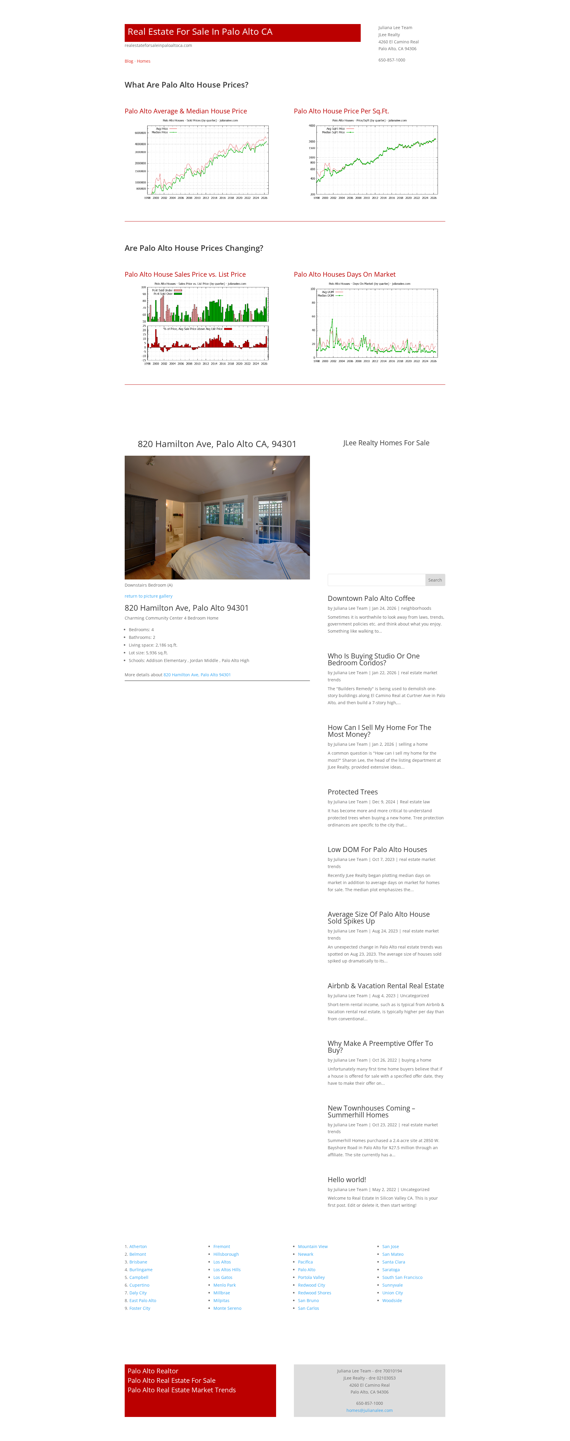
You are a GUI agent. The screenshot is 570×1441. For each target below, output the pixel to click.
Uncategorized (414, 995)
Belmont (137, 1254)
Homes (144, 61)
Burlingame (141, 1269)
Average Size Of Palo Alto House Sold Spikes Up (379, 917)
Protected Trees (353, 791)
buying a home (416, 1060)
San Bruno (308, 1300)
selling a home (413, 744)
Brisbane (138, 1262)
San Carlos (308, 1308)
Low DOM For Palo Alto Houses (377, 849)
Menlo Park (224, 1285)
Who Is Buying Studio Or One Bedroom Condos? (374, 659)
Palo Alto (306, 1269)
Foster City (139, 1308)
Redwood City (311, 1285)
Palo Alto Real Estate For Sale (172, 1380)
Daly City (138, 1293)
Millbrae (221, 1293)
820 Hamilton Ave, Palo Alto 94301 (197, 674)
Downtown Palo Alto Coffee (371, 598)
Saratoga (391, 1269)
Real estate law (415, 802)
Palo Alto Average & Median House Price (186, 110)
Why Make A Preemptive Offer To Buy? (380, 1046)
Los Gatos (222, 1277)
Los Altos (222, 1262)
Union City (392, 1293)
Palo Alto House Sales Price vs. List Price (185, 274)
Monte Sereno (227, 1308)
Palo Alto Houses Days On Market (345, 274)
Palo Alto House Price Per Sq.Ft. (341, 110)
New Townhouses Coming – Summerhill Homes (371, 1111)
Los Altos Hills (227, 1269)
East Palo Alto (142, 1300)
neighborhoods (416, 608)
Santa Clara (393, 1262)
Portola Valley (311, 1277)
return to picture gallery (148, 596)
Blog (129, 61)
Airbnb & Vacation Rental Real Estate (386, 985)
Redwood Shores (314, 1293)
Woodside (392, 1300)
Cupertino (139, 1285)
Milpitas (221, 1300)
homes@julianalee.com (369, 1410)
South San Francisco (402, 1277)
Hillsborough (226, 1254)
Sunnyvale (392, 1285)
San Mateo (392, 1254)
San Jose (390, 1246)
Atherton (138, 1246)
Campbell (138, 1277)
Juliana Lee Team (351, 608)
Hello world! (347, 1179)
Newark (305, 1254)
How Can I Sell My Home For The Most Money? (379, 731)
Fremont (221, 1246)
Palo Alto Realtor (153, 1370)
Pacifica (305, 1262)
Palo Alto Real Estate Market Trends (182, 1389)
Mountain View (313, 1246)
